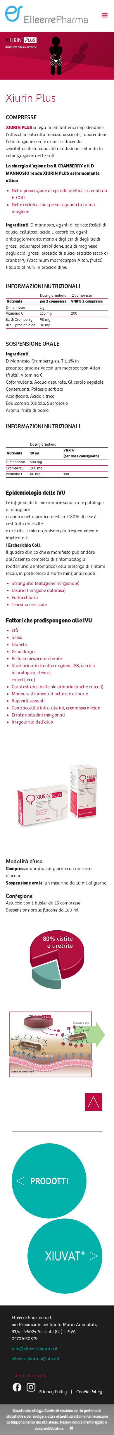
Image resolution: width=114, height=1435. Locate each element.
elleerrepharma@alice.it (35, 1359)
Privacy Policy (53, 1392)
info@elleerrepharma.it (35, 1349)
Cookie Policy (89, 1392)
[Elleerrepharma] (47, 16)
